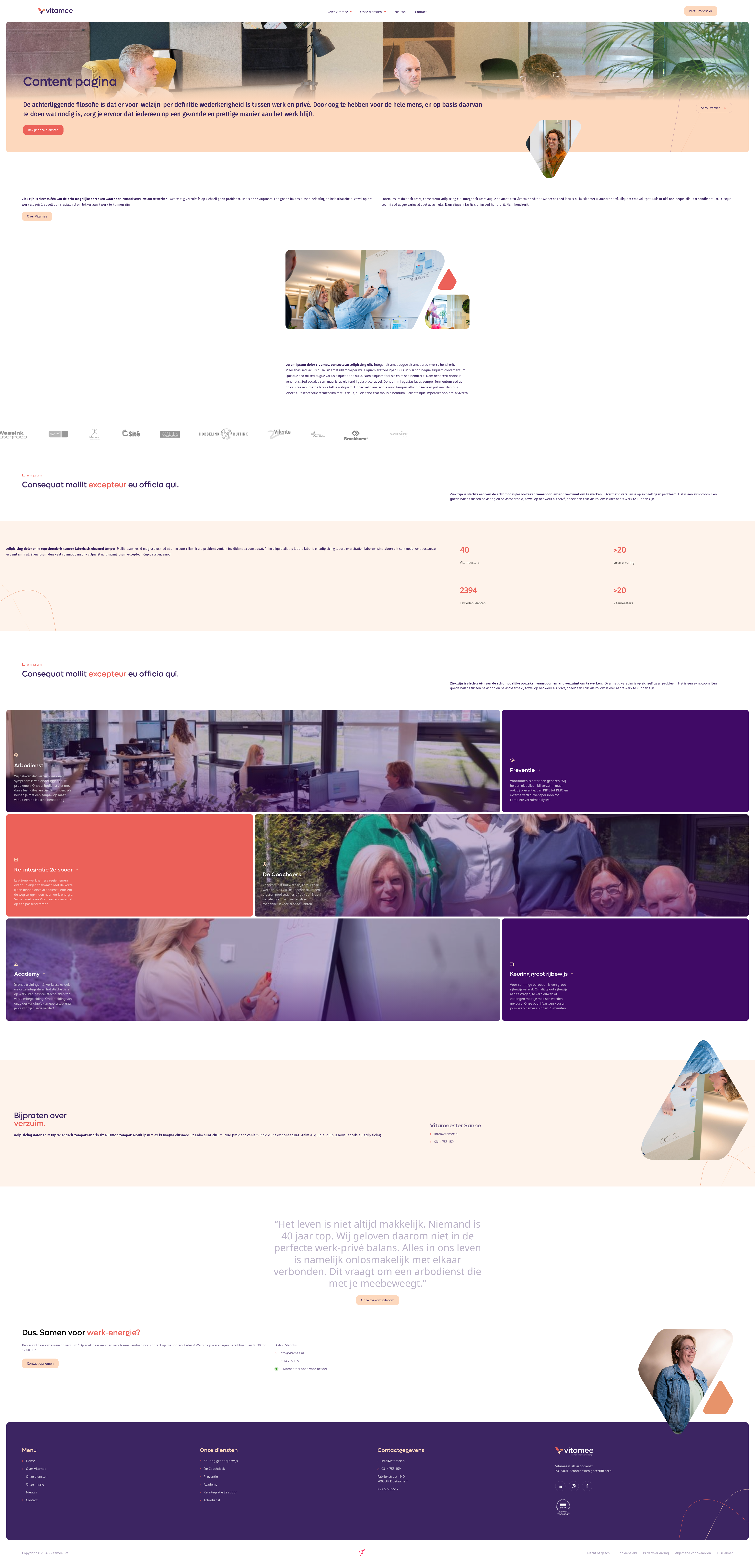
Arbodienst (212, 1500)
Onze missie (35, 1484)
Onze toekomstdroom (377, 1300)
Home (30, 1461)
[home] (94, 11)
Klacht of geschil (599, 1553)
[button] (340, 11)
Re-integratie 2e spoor (220, 1492)
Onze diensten (37, 1476)
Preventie (211, 1476)
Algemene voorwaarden (693, 1553)
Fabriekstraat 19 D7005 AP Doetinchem (393, 1478)
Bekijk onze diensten (43, 130)
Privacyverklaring (656, 1553)
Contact (421, 12)
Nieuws (400, 12)
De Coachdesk (214, 1469)
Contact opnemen (40, 1363)
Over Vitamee (37, 216)
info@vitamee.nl (393, 1461)
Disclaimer (725, 1553)
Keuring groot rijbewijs (221, 1461)
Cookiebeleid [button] (627, 1553)
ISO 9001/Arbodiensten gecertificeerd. (583, 1471)
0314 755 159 (391, 1469)
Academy (210, 1484)
